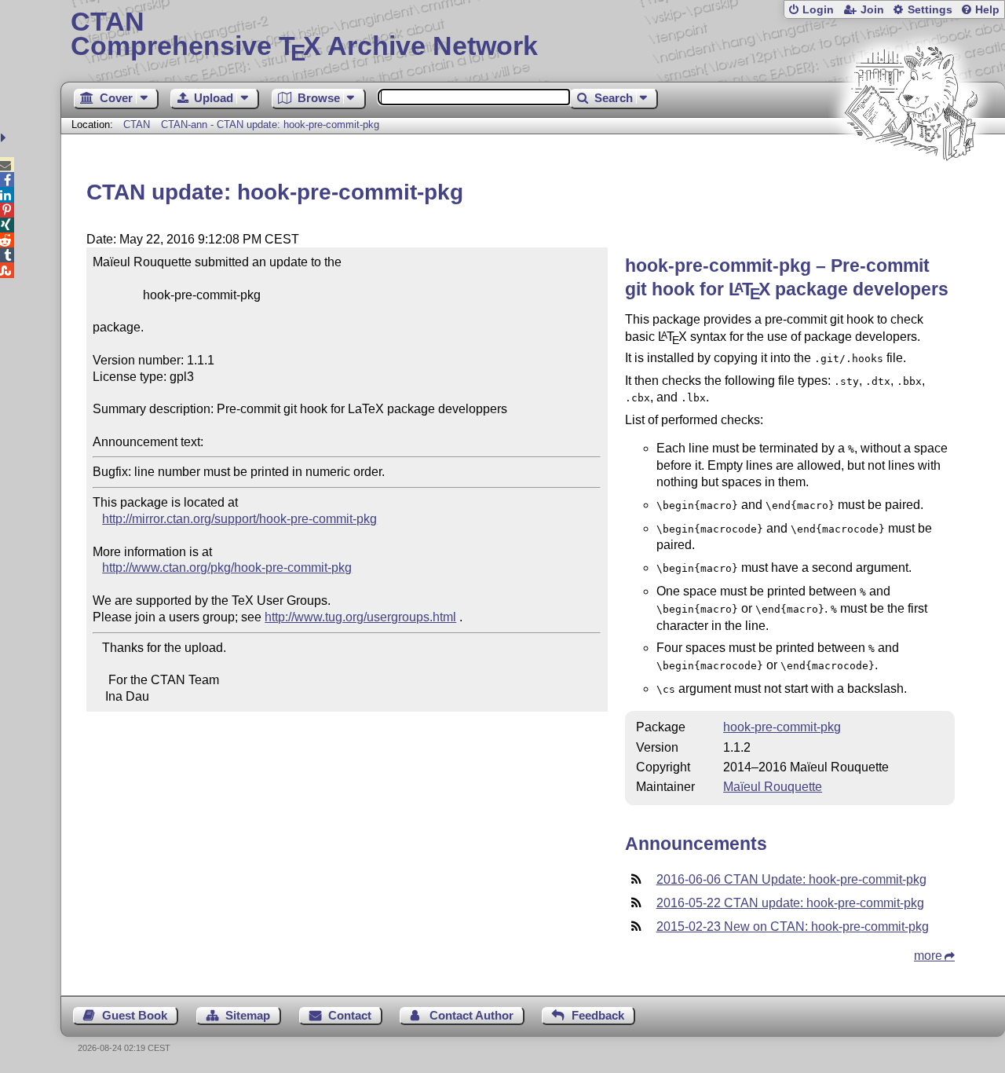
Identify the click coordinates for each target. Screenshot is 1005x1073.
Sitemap (247, 1015)
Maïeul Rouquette (772, 786)
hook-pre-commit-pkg (782, 727)
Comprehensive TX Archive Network (304, 35)
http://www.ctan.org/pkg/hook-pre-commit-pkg (227, 567)
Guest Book (134, 1015)
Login (818, 10)
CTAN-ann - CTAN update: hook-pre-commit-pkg (270, 124)
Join (872, 10)
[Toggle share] (5, 137)
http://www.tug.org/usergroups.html (360, 617)
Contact (349, 1015)
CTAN (136, 124)
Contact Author (471, 1015)
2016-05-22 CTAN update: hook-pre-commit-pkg (790, 903)
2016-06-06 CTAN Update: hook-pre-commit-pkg (791, 879)
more (928, 955)
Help (987, 10)
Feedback (598, 1015)
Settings (930, 10)
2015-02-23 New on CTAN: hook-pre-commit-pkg (792, 926)
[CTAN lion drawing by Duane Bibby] (911, 190)
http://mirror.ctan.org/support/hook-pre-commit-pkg (239, 519)
